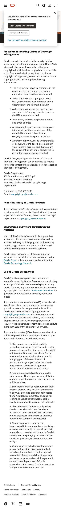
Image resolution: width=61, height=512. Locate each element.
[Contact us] (55, 5)
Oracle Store (10, 260)
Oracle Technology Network (18, 263)
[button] (5, 5)
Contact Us (42, 494)
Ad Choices (26, 489)
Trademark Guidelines (42, 290)
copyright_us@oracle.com (24, 194)
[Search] (38, 5)
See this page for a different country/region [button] (27, 40)
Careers (37, 489)
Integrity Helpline (29, 494)
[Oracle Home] (12, 5)
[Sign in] (50, 5)
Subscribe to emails (11, 494)
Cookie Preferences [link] (11, 489)
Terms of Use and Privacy (31, 485)
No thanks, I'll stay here (19, 33)
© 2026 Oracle (9, 485)
